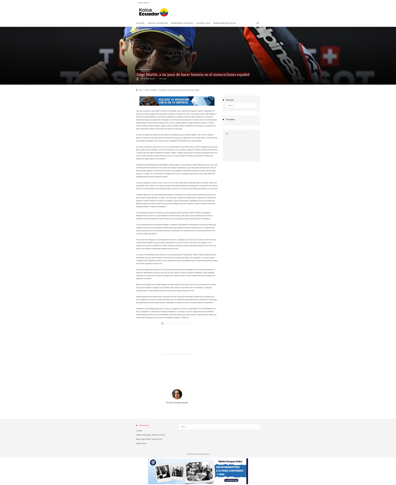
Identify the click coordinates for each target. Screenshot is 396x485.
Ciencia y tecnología (143, 69)
